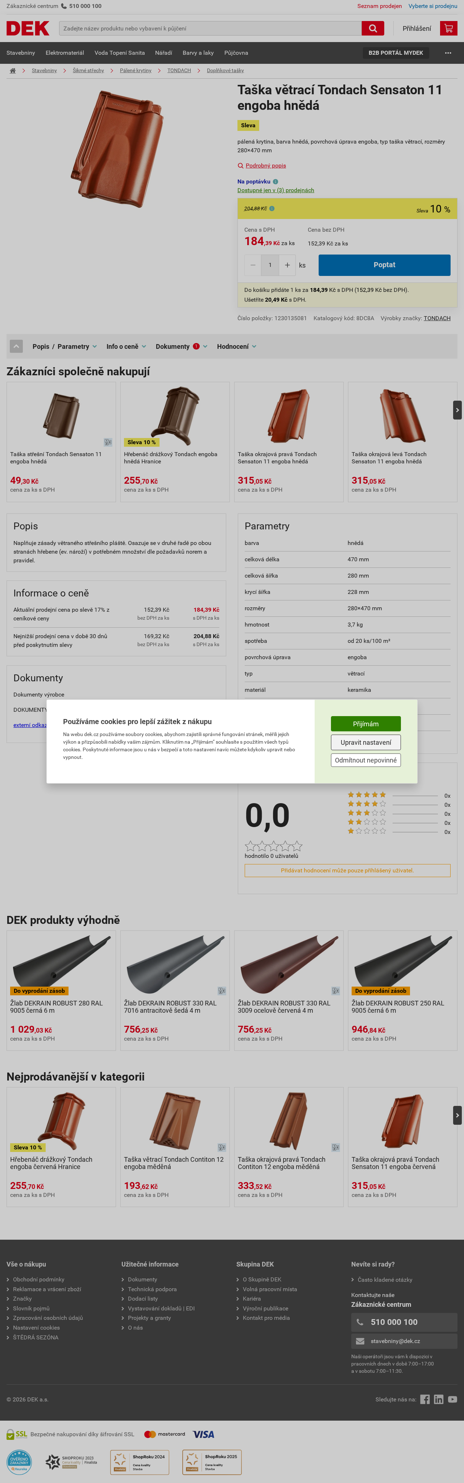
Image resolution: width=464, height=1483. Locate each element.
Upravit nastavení (366, 742)
